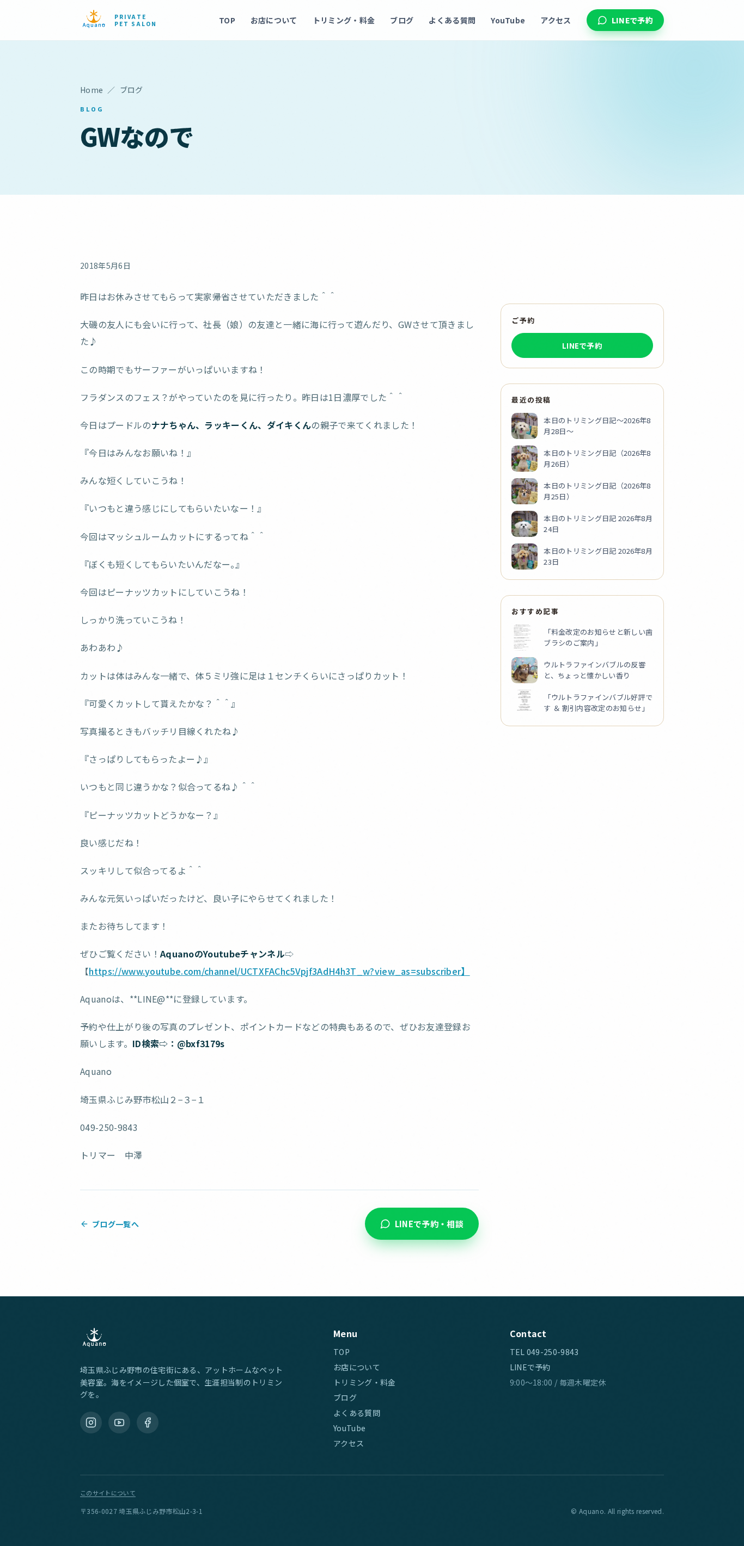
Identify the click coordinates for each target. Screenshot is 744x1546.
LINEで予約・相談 (429, 1223)
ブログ (401, 20)
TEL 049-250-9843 (544, 1351)
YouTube (508, 20)
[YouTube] (119, 1422)
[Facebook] (147, 1422)
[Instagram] (91, 1422)
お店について (274, 20)
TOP (227, 20)
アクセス (555, 20)
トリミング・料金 (344, 20)
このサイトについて (108, 1492)
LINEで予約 (632, 20)
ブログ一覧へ (115, 1224)
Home (91, 89)
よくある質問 (452, 20)
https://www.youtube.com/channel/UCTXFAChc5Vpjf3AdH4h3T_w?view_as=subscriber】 (279, 971)
